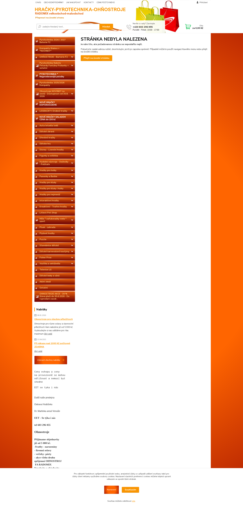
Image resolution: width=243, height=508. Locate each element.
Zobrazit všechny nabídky (48, 360)
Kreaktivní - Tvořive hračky (53, 206)
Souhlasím (130, 489)
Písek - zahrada (47, 227)
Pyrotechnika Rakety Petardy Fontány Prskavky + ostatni (54, 65)
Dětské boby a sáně (49, 275)
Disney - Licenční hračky (52, 149)
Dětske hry (45, 143)
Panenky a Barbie (48, 176)
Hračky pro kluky (48, 182)
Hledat (106, 26)
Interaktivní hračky (49, 200)
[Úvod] (56, 12)
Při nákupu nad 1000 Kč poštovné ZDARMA (52, 345)
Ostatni (44, 287)
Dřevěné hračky (47, 137)
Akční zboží (45, 281)
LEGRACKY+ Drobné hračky (53, 110)
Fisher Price (45, 257)
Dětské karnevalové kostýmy (54, 251)
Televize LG (45, 269)
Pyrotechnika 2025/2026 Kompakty (52, 84)
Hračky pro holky (48, 170)
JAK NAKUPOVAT (73, 2)
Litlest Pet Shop (48, 212)
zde (133, 501)
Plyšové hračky (47, 233)
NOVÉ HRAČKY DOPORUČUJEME (48, 103)
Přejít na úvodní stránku (96, 58)
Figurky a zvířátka (49, 155)
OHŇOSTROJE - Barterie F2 (54, 57)
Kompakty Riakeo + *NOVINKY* (49, 49)
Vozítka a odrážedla (50, 263)
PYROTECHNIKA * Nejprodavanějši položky (52, 75)
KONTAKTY (89, 2)
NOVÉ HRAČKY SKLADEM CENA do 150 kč (53, 118)
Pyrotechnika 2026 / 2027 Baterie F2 (53, 41)
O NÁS (38, 2)
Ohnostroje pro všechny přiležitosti (53, 319)
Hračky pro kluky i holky (51, 188)
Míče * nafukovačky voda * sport (53, 220)
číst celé (48, 333)
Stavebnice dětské (49, 245)
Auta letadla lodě (49, 125)
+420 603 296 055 (143, 27)
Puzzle (43, 239)
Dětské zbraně (47, 131)
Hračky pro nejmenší (50, 194)
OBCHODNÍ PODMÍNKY (53, 2)
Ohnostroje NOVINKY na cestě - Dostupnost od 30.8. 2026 (54, 94)
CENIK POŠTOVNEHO (106, 2)
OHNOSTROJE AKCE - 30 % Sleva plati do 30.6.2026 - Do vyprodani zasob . (54, 296)
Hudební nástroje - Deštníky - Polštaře (54, 163)
